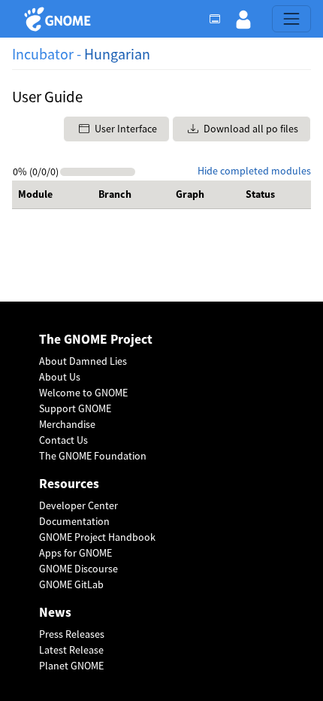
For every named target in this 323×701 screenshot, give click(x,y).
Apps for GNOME (75, 553)
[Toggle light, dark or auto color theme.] (219, 19)
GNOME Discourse (78, 568)
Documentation (74, 521)
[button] (243, 19)
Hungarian (117, 53)
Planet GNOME (71, 665)
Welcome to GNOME (83, 392)
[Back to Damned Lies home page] (59, 19)
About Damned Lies (83, 361)
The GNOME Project (95, 339)
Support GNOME (75, 408)
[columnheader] (52, 195)
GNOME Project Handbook (97, 537)
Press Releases (71, 634)
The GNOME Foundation (92, 456)
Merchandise (67, 424)
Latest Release (71, 650)
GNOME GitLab (71, 584)
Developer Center (78, 505)
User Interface (124, 128)
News (55, 613)
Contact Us (63, 440)
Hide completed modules (254, 171)
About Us (59, 377)
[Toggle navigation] (291, 18)
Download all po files (249, 128)
